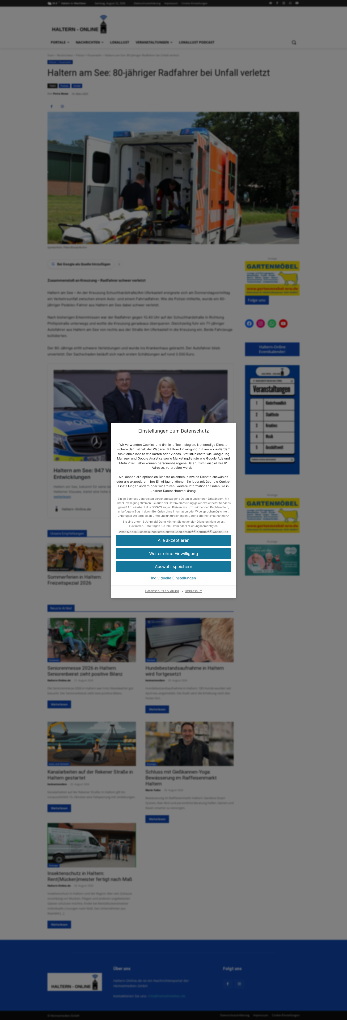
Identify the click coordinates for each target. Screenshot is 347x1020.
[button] (173, 553)
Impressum (193, 591)
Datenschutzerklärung (179, 491)
